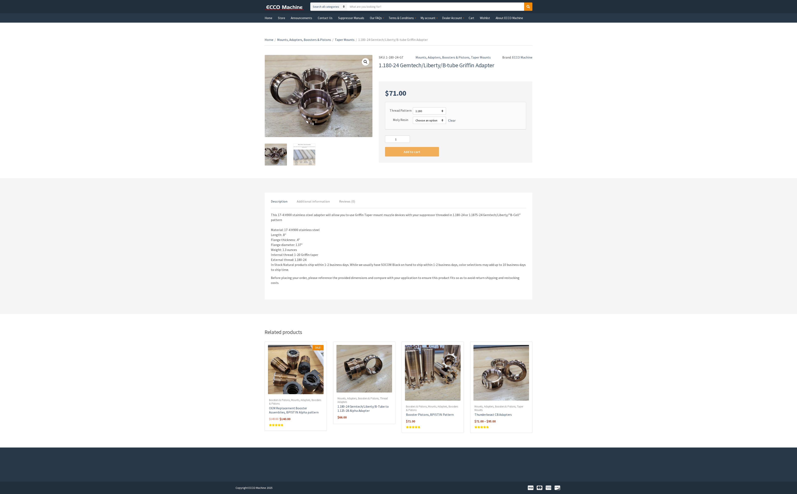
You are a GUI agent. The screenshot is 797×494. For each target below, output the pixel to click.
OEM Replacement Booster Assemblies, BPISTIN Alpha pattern (294, 410)
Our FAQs (376, 18)
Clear (452, 120)
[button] (365, 62)
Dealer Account (452, 18)
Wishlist (485, 18)
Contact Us (325, 18)
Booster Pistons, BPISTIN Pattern (430, 414)
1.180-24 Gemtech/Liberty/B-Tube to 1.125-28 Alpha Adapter (363, 408)
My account (428, 18)
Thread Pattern (401, 110)
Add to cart (412, 152)
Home (268, 18)
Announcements (301, 18)
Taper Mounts (344, 40)
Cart (471, 18)
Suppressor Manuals (351, 18)
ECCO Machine (522, 57)
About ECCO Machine (509, 18)
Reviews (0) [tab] (347, 201)
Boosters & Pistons (279, 400)
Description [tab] (279, 201)
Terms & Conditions (401, 18)
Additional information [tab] (313, 201)
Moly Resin (400, 120)
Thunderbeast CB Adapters (493, 414)
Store (281, 18)
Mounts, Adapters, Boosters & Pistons (304, 40)
